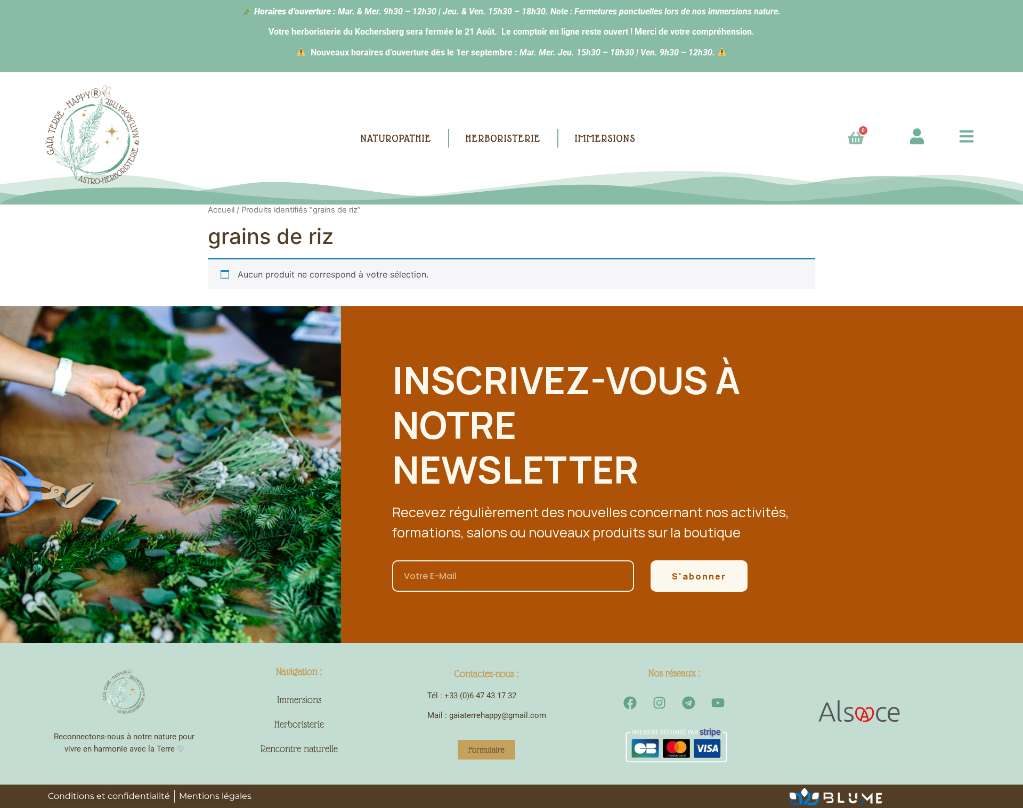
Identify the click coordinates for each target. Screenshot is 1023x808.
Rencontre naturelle (299, 748)
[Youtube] (718, 702)
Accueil (221, 210)
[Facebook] (630, 702)
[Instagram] (659, 702)
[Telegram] (689, 702)
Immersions (299, 699)
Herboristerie (299, 724)
